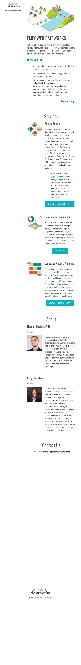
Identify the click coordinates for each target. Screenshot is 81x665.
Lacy (47, 388)
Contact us (68, 237)
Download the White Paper (60, 204)
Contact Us (60, 250)
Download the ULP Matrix (60, 303)
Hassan (48, 337)
